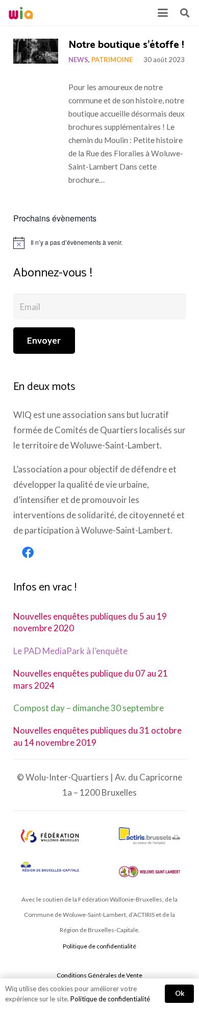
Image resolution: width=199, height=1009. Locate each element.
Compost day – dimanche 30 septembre (88, 708)
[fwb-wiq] (49, 836)
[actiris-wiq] (149, 836)
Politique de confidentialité (99, 946)
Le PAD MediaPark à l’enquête (70, 651)
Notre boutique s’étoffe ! (126, 45)
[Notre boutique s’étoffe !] (36, 51)
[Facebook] (28, 553)
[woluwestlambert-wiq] (149, 871)
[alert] (99, 243)
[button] (163, 13)
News (78, 59)
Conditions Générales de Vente (99, 975)
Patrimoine (112, 59)
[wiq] (21, 13)
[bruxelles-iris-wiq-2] (49, 867)
